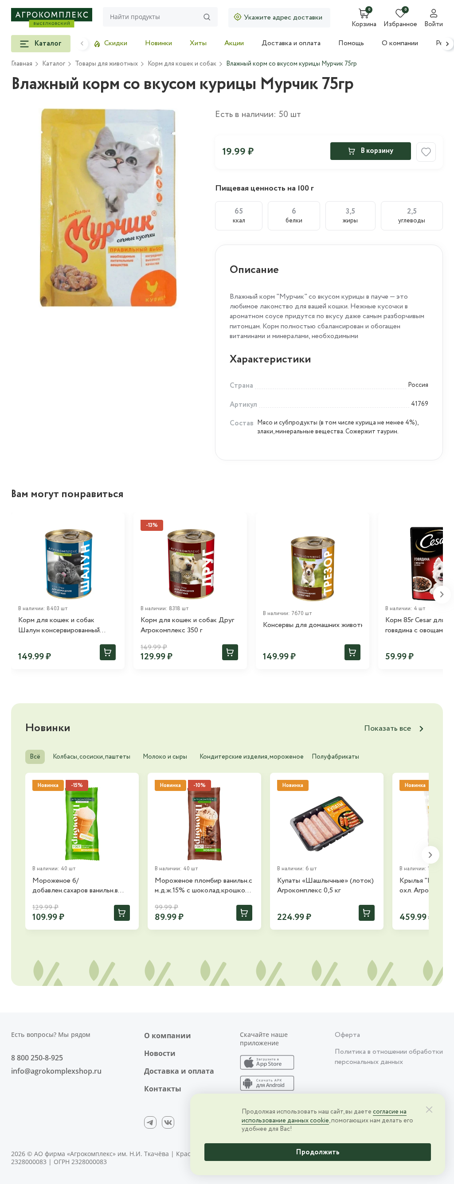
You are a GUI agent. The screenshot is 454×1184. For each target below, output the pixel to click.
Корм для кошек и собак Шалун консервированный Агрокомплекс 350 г (59, 625)
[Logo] (51, 17)
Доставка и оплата (291, 43)
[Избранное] (114, 523)
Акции (234, 43)
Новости (160, 1053)
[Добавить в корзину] (108, 652)
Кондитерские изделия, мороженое (252, 756)
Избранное (400, 24)
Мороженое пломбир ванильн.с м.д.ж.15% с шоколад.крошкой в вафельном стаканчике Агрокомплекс (204, 886)
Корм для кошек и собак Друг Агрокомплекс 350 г (187, 625)
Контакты (162, 1089)
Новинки (158, 43)
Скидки (115, 43)
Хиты (198, 43)
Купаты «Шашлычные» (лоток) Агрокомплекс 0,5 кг (325, 886)
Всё (35, 756)
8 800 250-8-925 (37, 1058)
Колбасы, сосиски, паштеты (91, 756)
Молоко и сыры (165, 756)
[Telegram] (150, 1122)
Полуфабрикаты (335, 756)
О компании (400, 43)
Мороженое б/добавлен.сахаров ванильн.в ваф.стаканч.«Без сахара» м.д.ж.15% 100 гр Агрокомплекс (80, 886)
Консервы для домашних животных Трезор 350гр (312, 625)
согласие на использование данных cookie (324, 1116)
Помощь (351, 43)
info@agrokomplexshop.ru (56, 1071)
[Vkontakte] (168, 1122)
